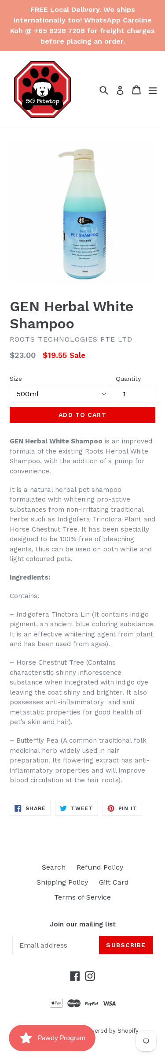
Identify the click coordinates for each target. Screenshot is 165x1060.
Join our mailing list (83, 924)
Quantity (128, 378)
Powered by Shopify (110, 1030)
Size (16, 378)
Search (54, 867)
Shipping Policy (62, 882)
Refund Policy (100, 867)
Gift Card (114, 882)
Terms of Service (82, 897)
